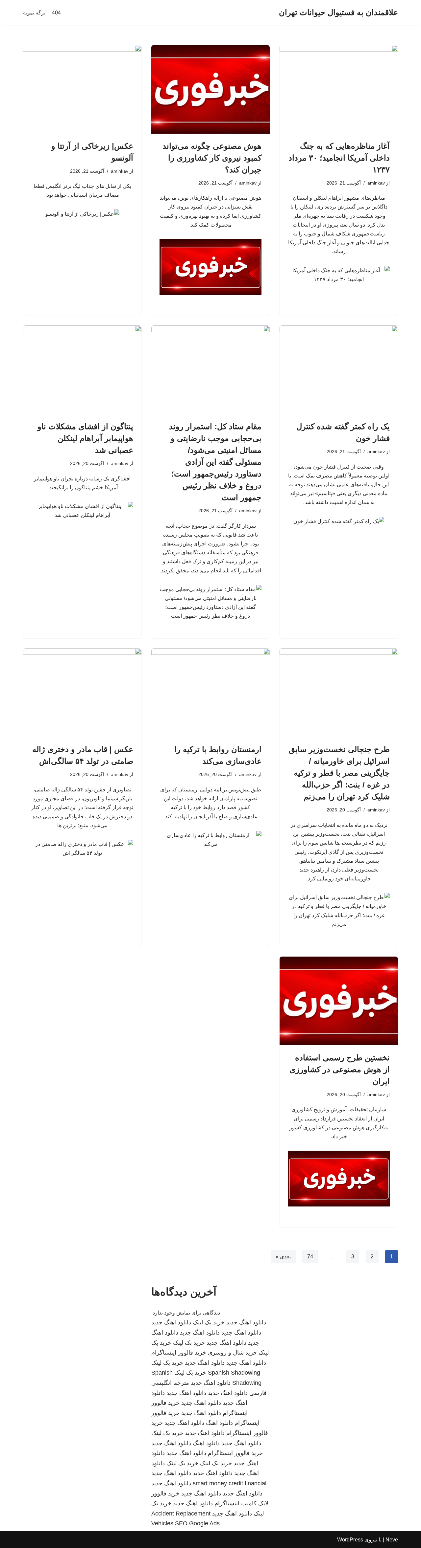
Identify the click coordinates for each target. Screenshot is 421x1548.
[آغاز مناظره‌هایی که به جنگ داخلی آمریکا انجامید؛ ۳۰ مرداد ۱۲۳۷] (339, 89)
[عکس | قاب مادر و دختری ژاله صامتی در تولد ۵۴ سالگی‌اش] (82, 692)
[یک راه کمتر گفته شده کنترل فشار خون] (339, 369)
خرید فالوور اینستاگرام (178, 1352)
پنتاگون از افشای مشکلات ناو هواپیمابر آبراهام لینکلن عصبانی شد (85, 438)
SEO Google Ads (197, 1523)
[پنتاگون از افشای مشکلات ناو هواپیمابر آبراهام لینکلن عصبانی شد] (82, 369)
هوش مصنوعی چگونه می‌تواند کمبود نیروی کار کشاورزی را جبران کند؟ (211, 158)
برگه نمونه (34, 12)
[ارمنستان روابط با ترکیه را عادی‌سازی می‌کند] (210, 692)
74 (310, 1256)
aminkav (376, 183)
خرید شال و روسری (232, 1352)
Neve (391, 1539)
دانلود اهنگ (219, 1423)
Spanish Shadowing (234, 1372)
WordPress (350, 1539)
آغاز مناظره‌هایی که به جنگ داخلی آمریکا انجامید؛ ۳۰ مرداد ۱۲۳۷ (339, 158)
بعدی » (283, 1256)
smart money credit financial (229, 1483)
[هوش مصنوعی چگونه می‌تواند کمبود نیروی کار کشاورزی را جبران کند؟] (210, 89)
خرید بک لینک (209, 1322)
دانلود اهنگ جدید (246, 1322)
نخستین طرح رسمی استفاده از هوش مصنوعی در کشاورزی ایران (339, 1069)
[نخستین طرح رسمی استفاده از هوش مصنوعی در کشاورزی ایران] (339, 1001)
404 (56, 12)
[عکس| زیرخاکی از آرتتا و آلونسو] (82, 89)
